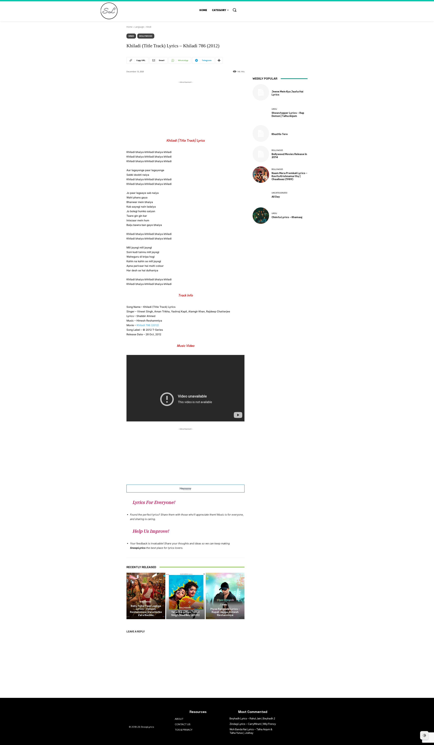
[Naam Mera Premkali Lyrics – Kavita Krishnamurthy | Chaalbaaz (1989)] (261, 174)
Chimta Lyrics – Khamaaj (287, 217)
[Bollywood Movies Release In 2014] (261, 154)
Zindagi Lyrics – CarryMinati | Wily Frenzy (253, 724)
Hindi (148, 26)
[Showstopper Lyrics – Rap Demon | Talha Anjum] (261, 113)
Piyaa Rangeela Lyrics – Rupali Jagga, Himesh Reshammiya (225, 612)
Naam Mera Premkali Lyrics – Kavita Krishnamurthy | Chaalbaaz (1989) (289, 176)
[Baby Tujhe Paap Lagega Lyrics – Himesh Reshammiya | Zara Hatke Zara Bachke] (145, 596)
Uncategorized (279, 193)
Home (129, 26)
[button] (234, 10)
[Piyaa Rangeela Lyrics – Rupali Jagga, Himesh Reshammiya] (225, 596)
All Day (276, 196)
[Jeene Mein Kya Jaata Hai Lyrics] (261, 92)
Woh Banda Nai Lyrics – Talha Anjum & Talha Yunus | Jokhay (251, 731)
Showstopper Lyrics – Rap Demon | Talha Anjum (288, 114)
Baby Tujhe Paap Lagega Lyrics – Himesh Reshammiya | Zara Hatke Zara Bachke (146, 610)
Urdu (274, 109)
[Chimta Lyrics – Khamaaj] (261, 215)
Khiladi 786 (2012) (148, 325)
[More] (219, 60)
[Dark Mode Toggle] (424, 735)
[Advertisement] (185, 107)
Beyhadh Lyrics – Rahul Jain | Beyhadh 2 (252, 718)
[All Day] (261, 195)
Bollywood (145, 36)
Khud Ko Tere (280, 134)
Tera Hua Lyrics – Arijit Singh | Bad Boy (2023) (185, 614)
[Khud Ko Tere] (261, 133)
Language (139, 26)
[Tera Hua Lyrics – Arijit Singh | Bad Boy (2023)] (185, 596)
